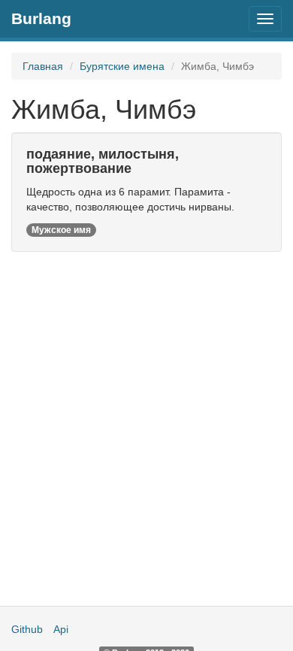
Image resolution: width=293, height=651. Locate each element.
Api (60, 629)
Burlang (41, 18)
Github (27, 629)
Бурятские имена (122, 66)
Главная (43, 66)
